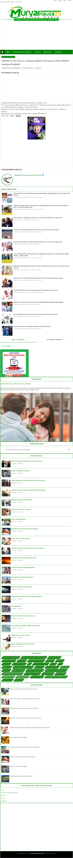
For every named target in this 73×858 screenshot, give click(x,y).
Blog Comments (19, 339)
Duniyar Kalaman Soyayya (22, 52)
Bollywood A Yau (21, 660)
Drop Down (47, 52)
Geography (3, 801)
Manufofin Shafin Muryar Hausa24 (9, 792)
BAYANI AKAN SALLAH (9, 660)
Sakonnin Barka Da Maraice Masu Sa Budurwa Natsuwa (26, 596)
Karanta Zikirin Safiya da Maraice (18, 737)
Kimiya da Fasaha (39, 667)
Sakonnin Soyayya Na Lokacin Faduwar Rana (23, 558)
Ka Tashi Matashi (16, 606)
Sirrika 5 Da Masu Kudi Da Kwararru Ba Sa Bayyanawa (26, 461)
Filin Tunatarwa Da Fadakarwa (41, 664)
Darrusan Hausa (60, 660)
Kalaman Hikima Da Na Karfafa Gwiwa (23, 667)
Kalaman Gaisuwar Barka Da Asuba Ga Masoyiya (24, 528)
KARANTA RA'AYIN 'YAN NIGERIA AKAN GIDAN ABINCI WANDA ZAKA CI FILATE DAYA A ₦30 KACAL (42, 194)
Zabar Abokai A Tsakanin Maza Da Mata (22, 577)
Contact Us (3, 795)
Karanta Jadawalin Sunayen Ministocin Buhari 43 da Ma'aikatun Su (32, 326)
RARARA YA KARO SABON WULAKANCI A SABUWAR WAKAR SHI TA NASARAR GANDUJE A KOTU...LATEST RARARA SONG (41, 206)
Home (2, 790)
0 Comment (38, 68)
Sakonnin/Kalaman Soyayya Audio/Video (12, 673)
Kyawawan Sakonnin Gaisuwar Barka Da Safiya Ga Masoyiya (25, 718)
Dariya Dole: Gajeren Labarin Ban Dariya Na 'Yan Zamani (25, 698)
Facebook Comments (55, 339)
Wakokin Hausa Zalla (7, 680)
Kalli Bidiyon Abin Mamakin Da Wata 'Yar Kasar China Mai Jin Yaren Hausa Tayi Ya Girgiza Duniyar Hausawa (41, 267)
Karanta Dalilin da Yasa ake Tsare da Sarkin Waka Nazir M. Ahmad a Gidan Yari (36, 314)
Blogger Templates (35, 856)
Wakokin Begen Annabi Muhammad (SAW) (56, 676)
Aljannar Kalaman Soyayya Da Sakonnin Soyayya (33, 657)
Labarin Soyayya (64, 667)
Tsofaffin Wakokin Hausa (22, 676)
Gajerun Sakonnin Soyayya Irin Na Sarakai (22, 644)
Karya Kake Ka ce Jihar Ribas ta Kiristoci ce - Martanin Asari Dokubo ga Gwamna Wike (38, 217)
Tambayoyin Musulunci (48, 673)
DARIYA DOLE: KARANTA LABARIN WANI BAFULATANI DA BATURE (30, 727)
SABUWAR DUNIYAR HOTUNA (35, 670)
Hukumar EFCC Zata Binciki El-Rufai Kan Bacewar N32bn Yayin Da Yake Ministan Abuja (38, 278)
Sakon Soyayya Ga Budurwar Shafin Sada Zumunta (25, 625)
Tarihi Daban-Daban (60, 673)
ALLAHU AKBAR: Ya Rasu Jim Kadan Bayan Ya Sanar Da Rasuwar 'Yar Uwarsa (36, 290)
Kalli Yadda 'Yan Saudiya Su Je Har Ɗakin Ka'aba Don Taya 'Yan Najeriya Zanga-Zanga (38, 242)
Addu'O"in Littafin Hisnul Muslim (10, 657)
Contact (59, 0)
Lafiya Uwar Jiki (6, 670)
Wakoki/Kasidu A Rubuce (37, 676)
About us (3, 798)
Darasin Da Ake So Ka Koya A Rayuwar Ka (23, 616)
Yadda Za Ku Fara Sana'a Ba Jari (20, 635)
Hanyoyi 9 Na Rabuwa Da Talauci (20, 470)
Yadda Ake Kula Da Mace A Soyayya (21, 509)
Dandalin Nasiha (50, 660)
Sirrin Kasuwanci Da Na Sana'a (32, 673)
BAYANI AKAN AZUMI (54, 657)
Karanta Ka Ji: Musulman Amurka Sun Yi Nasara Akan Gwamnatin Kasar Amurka (36, 229)
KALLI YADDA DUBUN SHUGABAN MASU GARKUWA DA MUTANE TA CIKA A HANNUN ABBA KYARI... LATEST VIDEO (41, 254)
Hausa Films (53, 664)
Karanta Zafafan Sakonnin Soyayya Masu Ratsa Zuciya (24, 689)
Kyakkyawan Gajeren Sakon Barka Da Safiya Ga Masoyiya (25, 747)
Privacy (64, 0)
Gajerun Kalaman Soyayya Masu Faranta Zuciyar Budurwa (15, 383)
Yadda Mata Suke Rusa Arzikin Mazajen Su (23, 567)
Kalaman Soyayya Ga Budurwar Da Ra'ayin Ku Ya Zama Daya (28, 490)
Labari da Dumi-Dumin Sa (8, 57)
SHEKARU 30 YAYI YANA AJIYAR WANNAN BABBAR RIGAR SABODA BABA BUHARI (38, 302)
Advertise (58, 52)
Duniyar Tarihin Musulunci (19, 664)
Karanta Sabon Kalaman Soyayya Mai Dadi (21, 776)
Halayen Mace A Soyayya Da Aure (20, 538)
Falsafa (29, 664)
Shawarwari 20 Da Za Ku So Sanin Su (21, 587)
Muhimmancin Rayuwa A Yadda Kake (21, 499)
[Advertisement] (29, 37)
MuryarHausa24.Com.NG (37, 853)
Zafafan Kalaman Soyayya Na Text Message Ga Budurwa (24, 708)
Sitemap (69, 0)
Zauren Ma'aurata (18, 680)
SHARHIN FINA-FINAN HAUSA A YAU (56, 670)
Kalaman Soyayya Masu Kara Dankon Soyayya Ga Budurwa (27, 548)
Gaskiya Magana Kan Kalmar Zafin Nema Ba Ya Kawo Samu (28, 480)
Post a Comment (6, 346)
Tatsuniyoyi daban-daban (8, 676)
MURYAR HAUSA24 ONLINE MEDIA (32, 175)
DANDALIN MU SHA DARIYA (36, 660)
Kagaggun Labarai (6, 667)
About (55, 0)
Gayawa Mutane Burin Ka (18, 519)
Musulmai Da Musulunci (18, 670)
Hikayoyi (60, 664)
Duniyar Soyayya (6, 664)
